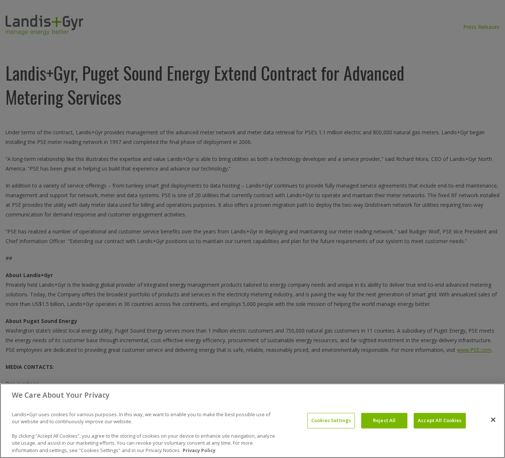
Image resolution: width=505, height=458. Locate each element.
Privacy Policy (199, 450)
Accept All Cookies (439, 420)
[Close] (493, 420)
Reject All (384, 420)
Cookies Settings (331, 420)
